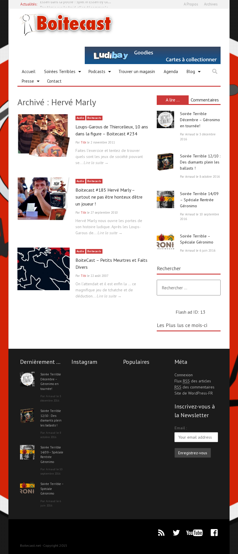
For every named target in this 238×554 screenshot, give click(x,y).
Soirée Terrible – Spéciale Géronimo (51, 488)
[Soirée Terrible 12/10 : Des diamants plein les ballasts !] (165, 161)
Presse (25, 82)
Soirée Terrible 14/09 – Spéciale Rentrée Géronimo (199, 199)
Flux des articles (192, 381)
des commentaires (194, 387)
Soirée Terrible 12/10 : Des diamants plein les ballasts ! (200, 162)
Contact (54, 81)
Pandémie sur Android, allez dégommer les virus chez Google (90, 4)
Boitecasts (94, 117)
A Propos (191, 4)
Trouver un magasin (136, 71)
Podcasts (94, 72)
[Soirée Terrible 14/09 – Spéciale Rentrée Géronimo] (165, 199)
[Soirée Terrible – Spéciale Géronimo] (165, 241)
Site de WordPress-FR (193, 393)
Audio (80, 117)
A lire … (173, 100)
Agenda (171, 71)
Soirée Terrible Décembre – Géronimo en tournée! (200, 119)
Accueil (28, 71)
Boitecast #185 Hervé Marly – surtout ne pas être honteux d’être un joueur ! (109, 197)
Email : (180, 428)
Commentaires (205, 100)
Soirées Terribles (57, 72)
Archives (211, 4)
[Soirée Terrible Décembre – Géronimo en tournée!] (165, 119)
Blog (188, 72)
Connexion (183, 374)
